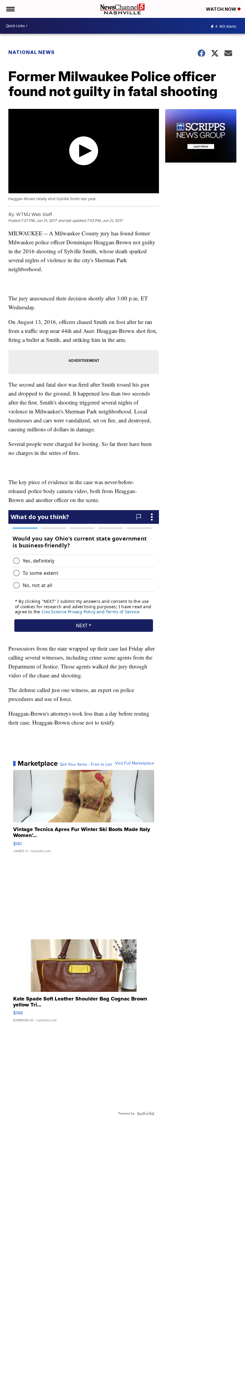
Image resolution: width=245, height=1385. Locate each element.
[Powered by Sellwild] (145, 1113)
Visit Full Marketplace (134, 763)
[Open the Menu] (10, 9)
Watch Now (222, 9)
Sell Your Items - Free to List (86, 764)
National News (31, 52)
